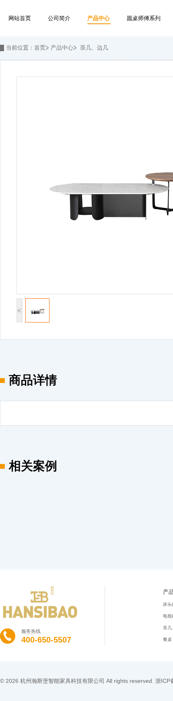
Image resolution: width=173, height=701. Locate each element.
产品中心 (98, 18)
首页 (39, 47)
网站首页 (19, 18)
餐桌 (167, 639)
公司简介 (59, 18)
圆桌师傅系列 (144, 18)
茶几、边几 (94, 47)
